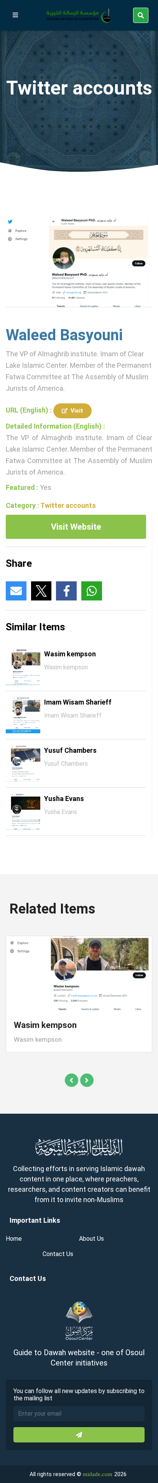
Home (14, 1238)
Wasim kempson (70, 654)
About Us (91, 1238)
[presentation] (71, 1080)
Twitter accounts (68, 505)
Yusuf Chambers (70, 750)
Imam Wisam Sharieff (78, 702)
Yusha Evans (64, 799)
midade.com (97, 1474)
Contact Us (58, 1254)
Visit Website (76, 527)
